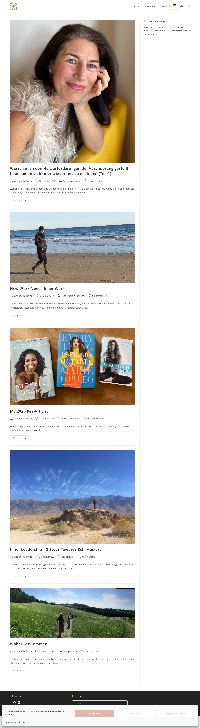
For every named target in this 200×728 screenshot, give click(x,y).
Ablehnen (135, 713)
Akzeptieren (94, 713)
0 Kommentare (95, 180)
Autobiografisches (72, 180)
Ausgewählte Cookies (175, 713)
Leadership (67, 295)
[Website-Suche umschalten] (189, 6)
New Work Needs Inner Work (37, 288)
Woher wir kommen (29, 643)
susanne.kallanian (23, 180)
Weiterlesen (21, 199)
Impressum (24, 722)
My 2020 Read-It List (29, 411)
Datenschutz (11, 722)
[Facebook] (14, 702)
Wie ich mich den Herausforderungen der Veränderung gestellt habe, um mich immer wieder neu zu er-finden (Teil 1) (69, 171)
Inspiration (75, 418)
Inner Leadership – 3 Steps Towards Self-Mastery (56, 549)
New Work (80, 295)
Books (64, 418)
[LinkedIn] (19, 702)
